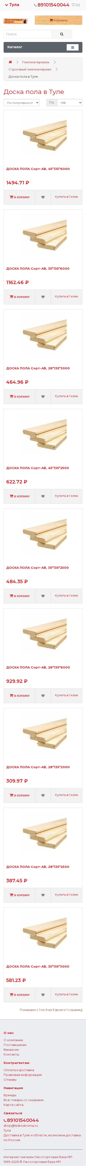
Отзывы (10, 1079)
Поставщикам (15, 1045)
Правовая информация (23, 1075)
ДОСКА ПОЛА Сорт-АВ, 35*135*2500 (37, 567)
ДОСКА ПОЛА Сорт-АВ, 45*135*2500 (37, 468)
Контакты (11, 1054)
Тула (13, 4)
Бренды (10, 1095)
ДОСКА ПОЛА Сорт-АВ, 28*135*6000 (38, 667)
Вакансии (11, 1049)
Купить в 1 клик (66, 196)
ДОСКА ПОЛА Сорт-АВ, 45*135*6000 (38, 169)
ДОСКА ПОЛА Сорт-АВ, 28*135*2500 (37, 867)
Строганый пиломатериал (30, 69)
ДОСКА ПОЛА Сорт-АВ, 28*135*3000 (38, 368)
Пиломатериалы (35, 62)
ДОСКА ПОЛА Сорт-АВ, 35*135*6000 (38, 268)
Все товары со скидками (23, 1100)
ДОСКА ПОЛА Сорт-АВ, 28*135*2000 (38, 767)
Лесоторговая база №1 (53, 1157)
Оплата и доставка (19, 1070)
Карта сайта (13, 1105)
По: (52, 102)
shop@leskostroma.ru (21, 1125)
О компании (13, 1040)
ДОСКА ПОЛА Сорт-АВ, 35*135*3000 (37, 966)
